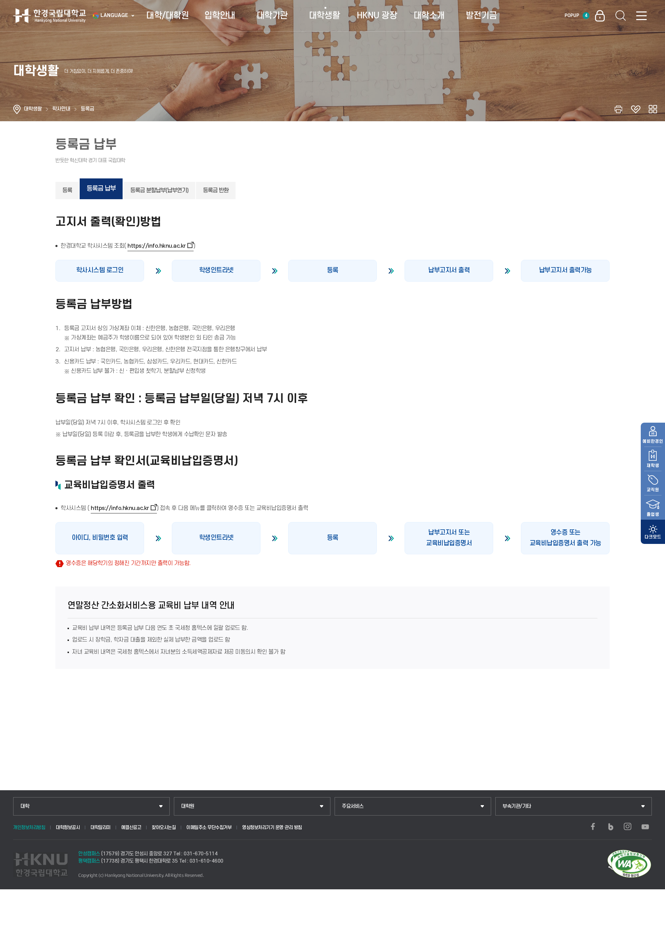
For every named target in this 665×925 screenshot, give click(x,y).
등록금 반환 (216, 190)
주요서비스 (353, 806)
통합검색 (620, 15)
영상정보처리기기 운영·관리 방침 (272, 827)
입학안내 (220, 15)
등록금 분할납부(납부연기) (159, 190)
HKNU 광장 (377, 15)
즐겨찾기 (635, 109)
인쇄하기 (618, 109)
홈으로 (17, 109)
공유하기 (653, 109)
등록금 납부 (101, 188)
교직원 (653, 489)
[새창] (593, 827)
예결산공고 (131, 827)
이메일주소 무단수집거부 (208, 827)
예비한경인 (653, 441)
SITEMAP (641, 15)
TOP (651, 917)
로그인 (599, 15)
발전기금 (481, 15)
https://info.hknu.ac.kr (156, 246)
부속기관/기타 (517, 806)
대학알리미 (100, 827)
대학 (24, 806)
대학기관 (272, 15)
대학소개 (429, 15)
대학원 (187, 806)
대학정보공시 (68, 827)
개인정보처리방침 (29, 827)
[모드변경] (653, 532)
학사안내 (61, 109)
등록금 (87, 109)
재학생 (653, 465)
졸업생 (653, 514)
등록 (67, 190)
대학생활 (324, 15)
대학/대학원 (167, 15)
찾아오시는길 (164, 827)
